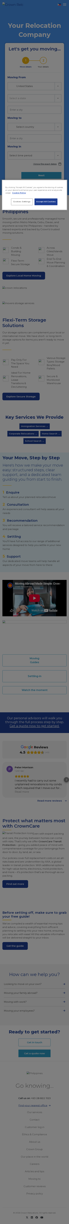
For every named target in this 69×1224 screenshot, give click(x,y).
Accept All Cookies (46, 201)
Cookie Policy (19, 193)
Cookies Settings (22, 201)
